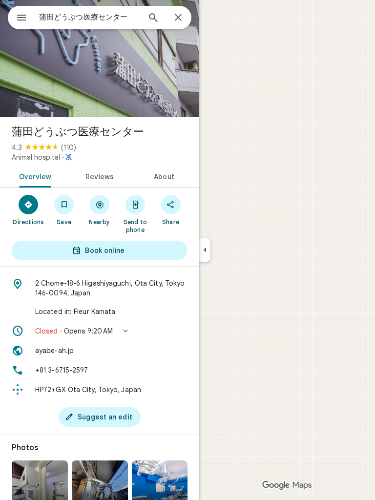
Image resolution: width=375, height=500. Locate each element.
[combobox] (89, 17)
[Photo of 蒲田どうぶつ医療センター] (99, 58)
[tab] (33, 176)
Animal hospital (36, 157)
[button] (99, 331)
